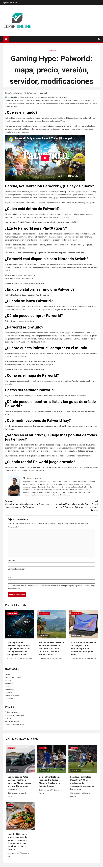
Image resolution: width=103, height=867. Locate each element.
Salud (10, 805)
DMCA (8, 718)
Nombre (12, 560)
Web (10, 577)
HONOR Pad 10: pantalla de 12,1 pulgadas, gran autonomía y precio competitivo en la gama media (83, 648)
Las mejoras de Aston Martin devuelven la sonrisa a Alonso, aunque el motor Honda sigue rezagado (19, 783)
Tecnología (51, 51)
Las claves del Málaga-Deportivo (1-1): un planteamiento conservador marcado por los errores (82, 783)
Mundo (8, 680)
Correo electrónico (16, 569)
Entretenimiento (12, 695)
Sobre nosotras (11, 712)
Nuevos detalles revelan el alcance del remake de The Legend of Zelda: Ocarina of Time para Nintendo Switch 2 (51, 648)
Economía (9, 683)
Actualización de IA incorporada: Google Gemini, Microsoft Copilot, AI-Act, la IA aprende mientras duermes (77, 505)
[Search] (98, 39)
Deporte (8, 692)
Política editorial (12, 721)
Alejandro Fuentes (15, 93)
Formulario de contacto (15, 715)
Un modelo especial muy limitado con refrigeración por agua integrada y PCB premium (27, 504)
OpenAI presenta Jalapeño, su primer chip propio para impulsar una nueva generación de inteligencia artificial (18, 648)
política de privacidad (14, 724)
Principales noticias (13, 677)
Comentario (13, 527)
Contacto (9, 698)
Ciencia (8, 686)
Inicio (7, 674)
